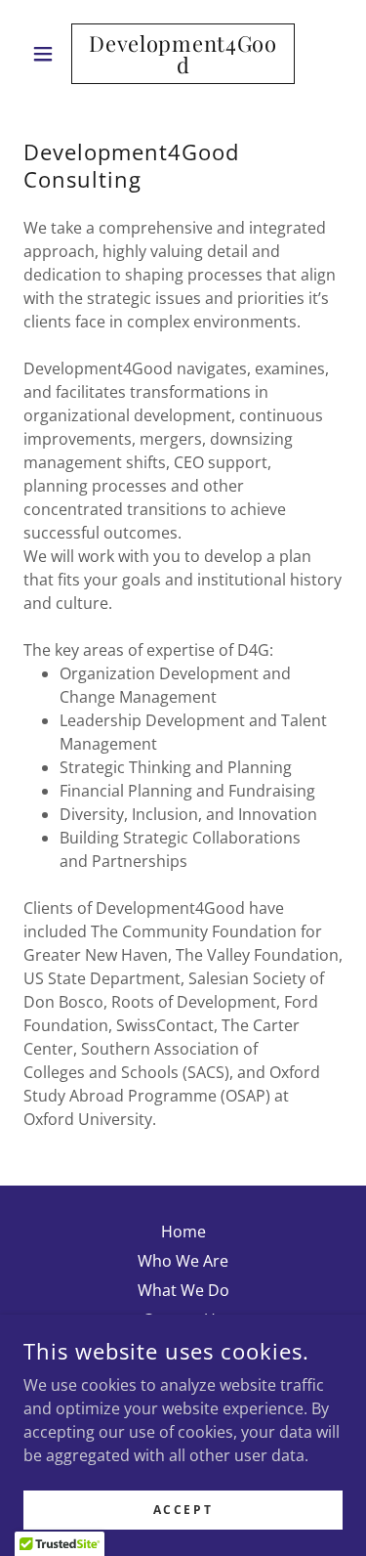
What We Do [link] (183, 1290)
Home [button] (183, 1231)
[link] (183, 53)
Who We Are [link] (183, 1261)
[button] (47, 53)
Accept (183, 1509)
